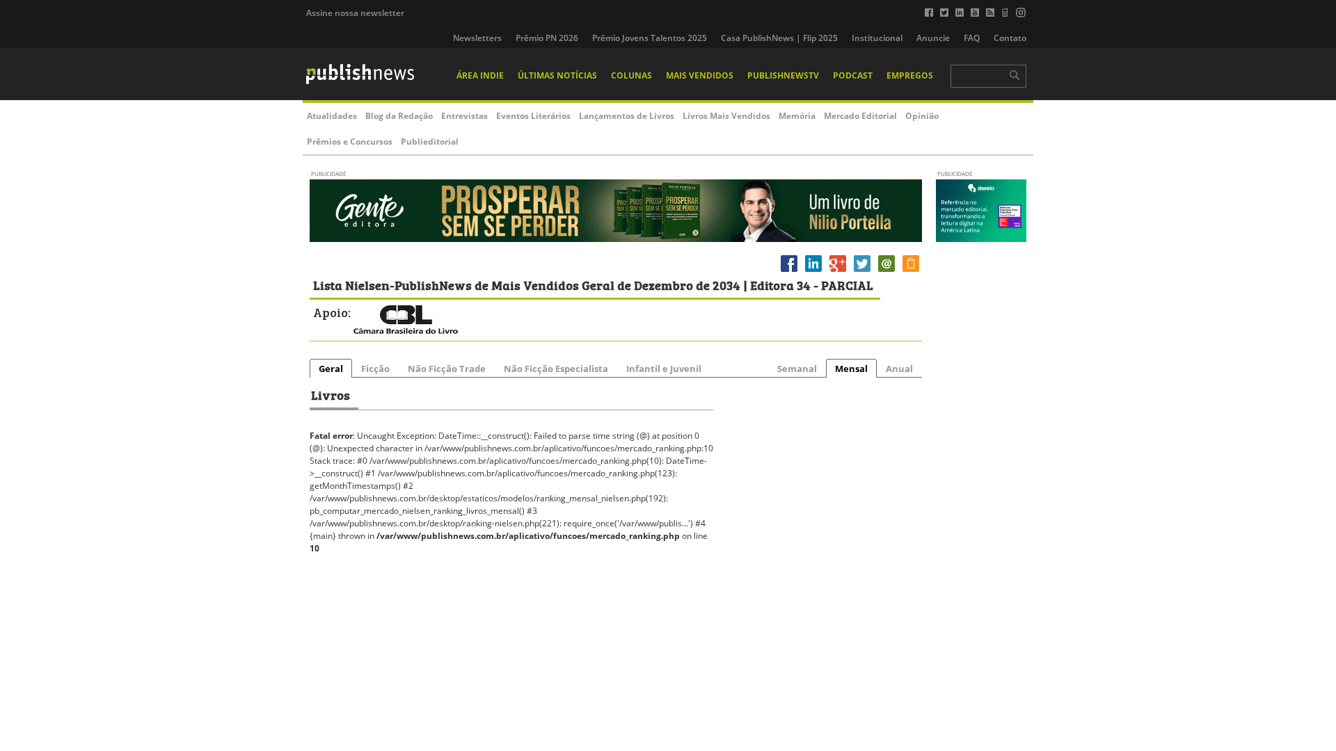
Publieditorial (430, 141)
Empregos (909, 75)
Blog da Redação (399, 116)
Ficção (375, 368)
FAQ (972, 38)
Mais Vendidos (699, 75)
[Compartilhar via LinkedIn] (813, 271)
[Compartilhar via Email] (886, 271)
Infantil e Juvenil (663, 368)
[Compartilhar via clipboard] (911, 271)
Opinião (922, 116)
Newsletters (477, 38)
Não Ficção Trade (447, 368)
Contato (1010, 38)
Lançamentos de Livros (626, 116)
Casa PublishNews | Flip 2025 (779, 38)
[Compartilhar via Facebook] (789, 271)
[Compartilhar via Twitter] (862, 271)
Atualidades (332, 116)
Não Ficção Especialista (556, 368)
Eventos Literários (533, 116)
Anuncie (933, 38)
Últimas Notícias (557, 75)
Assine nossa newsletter (355, 13)
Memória (797, 116)
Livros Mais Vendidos (726, 116)
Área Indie (480, 75)
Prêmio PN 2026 (547, 38)
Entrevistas (464, 116)
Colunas (631, 75)
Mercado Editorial (860, 116)
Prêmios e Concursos (349, 141)
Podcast (853, 75)
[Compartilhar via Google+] (838, 271)
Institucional (877, 38)
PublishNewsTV (783, 75)
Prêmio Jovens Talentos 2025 (649, 38)
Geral (331, 368)
